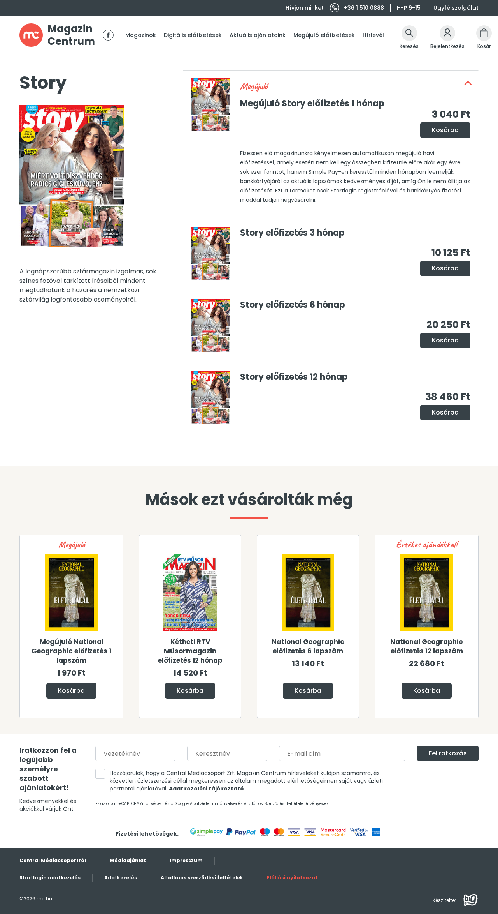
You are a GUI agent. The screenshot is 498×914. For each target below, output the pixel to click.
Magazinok (140, 35)
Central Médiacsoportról (52, 860)
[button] (468, 83)
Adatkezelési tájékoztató (206, 788)
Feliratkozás (448, 753)
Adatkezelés (120, 877)
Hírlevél (373, 35)
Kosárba (445, 129)
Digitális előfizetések (193, 35)
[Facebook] (108, 35)
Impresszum (186, 860)
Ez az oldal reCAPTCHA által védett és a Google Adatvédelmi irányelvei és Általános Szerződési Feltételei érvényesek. (212, 803)
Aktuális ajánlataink (258, 35)
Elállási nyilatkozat (292, 877)
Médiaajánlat (128, 860)
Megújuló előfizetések (324, 35)
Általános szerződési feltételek (202, 877)
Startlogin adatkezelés (50, 877)
